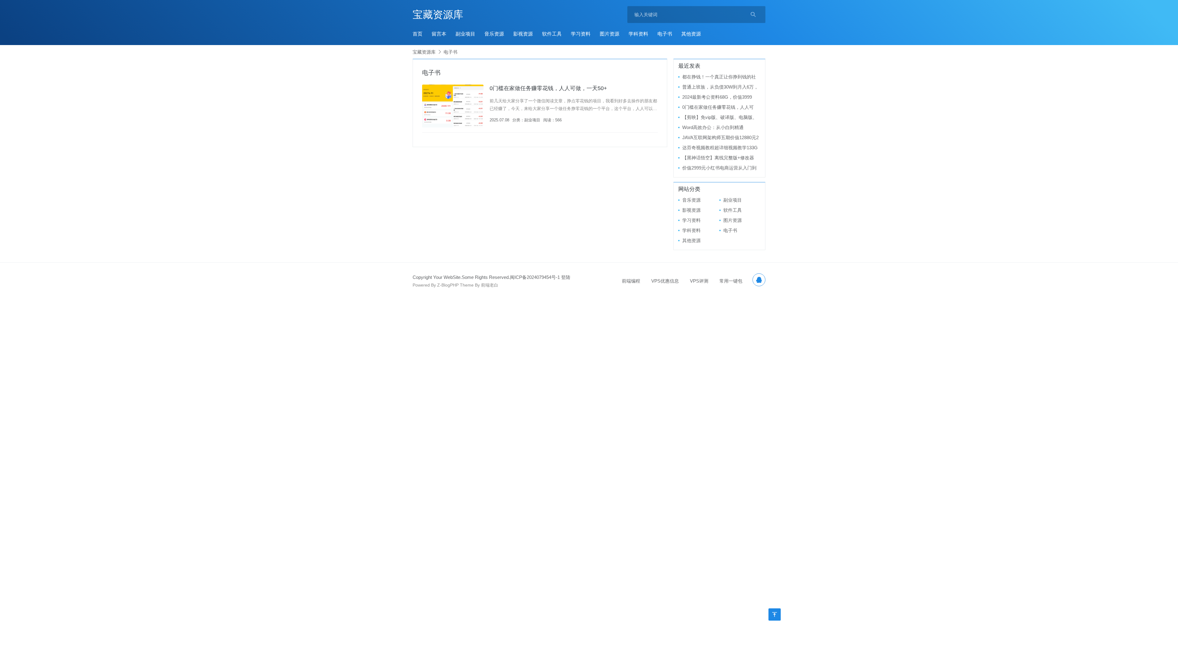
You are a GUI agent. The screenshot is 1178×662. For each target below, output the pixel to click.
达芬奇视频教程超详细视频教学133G (720, 147)
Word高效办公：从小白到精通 (713, 127)
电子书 (664, 33)
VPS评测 (699, 280)
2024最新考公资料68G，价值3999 (717, 97)
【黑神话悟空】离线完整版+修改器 (718, 157)
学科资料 (638, 33)
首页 (417, 33)
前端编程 (631, 280)
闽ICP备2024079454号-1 (535, 277)
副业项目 (465, 33)
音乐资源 (494, 33)
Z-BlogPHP (448, 285)
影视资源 (523, 33)
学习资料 (581, 33)
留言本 (439, 33)
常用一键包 (730, 280)
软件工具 (552, 33)
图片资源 (609, 33)
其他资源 (691, 33)
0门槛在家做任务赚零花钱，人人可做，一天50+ (548, 88)
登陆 (565, 277)
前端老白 (489, 285)
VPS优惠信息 (665, 280)
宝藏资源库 (438, 14)
